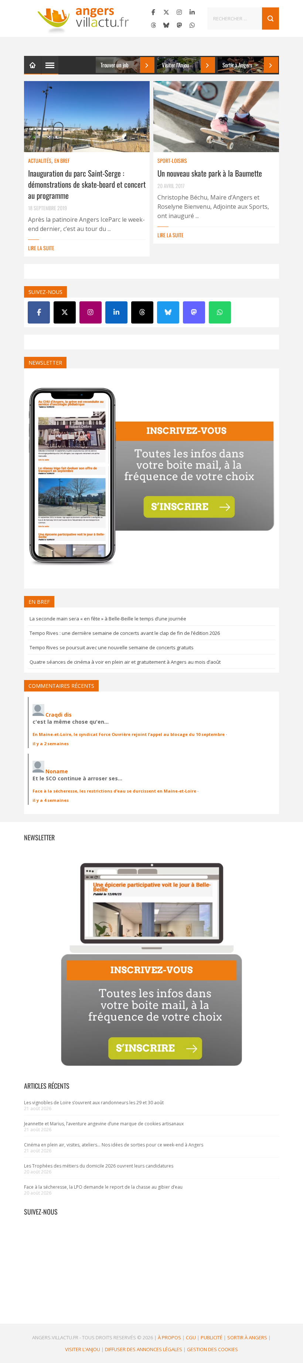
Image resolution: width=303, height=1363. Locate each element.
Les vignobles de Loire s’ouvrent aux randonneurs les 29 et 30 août (94, 1102)
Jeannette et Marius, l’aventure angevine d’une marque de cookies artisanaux (104, 1124)
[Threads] (153, 25)
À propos (169, 1337)
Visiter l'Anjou (82, 1349)
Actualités (39, 160)
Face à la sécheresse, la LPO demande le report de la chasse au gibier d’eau (103, 1187)
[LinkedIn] (192, 12)
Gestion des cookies (212, 1349)
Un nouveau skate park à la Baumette (209, 173)
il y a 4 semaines (51, 800)
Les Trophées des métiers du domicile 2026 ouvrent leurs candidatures (98, 1166)
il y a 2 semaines (51, 743)
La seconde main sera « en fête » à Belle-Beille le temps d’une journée (108, 618)
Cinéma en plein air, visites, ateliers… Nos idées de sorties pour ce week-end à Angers (113, 1145)
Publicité (211, 1337)
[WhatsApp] (192, 25)
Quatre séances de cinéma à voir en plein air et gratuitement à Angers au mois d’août (125, 662)
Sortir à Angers (247, 1337)
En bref (61, 160)
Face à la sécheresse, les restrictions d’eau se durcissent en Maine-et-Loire (114, 791)
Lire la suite (41, 248)
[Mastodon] (179, 25)
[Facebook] (153, 12)
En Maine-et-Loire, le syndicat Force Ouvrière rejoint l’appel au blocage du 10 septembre (129, 734)
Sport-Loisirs (172, 160)
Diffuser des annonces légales (143, 1349)
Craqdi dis (58, 714)
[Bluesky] (166, 25)
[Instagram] (179, 12)
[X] (166, 12)
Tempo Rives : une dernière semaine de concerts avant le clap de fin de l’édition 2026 (125, 633)
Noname (56, 771)
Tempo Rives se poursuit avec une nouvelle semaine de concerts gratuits (112, 647)
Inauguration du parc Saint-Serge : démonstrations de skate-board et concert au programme (87, 184)
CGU (191, 1337)
